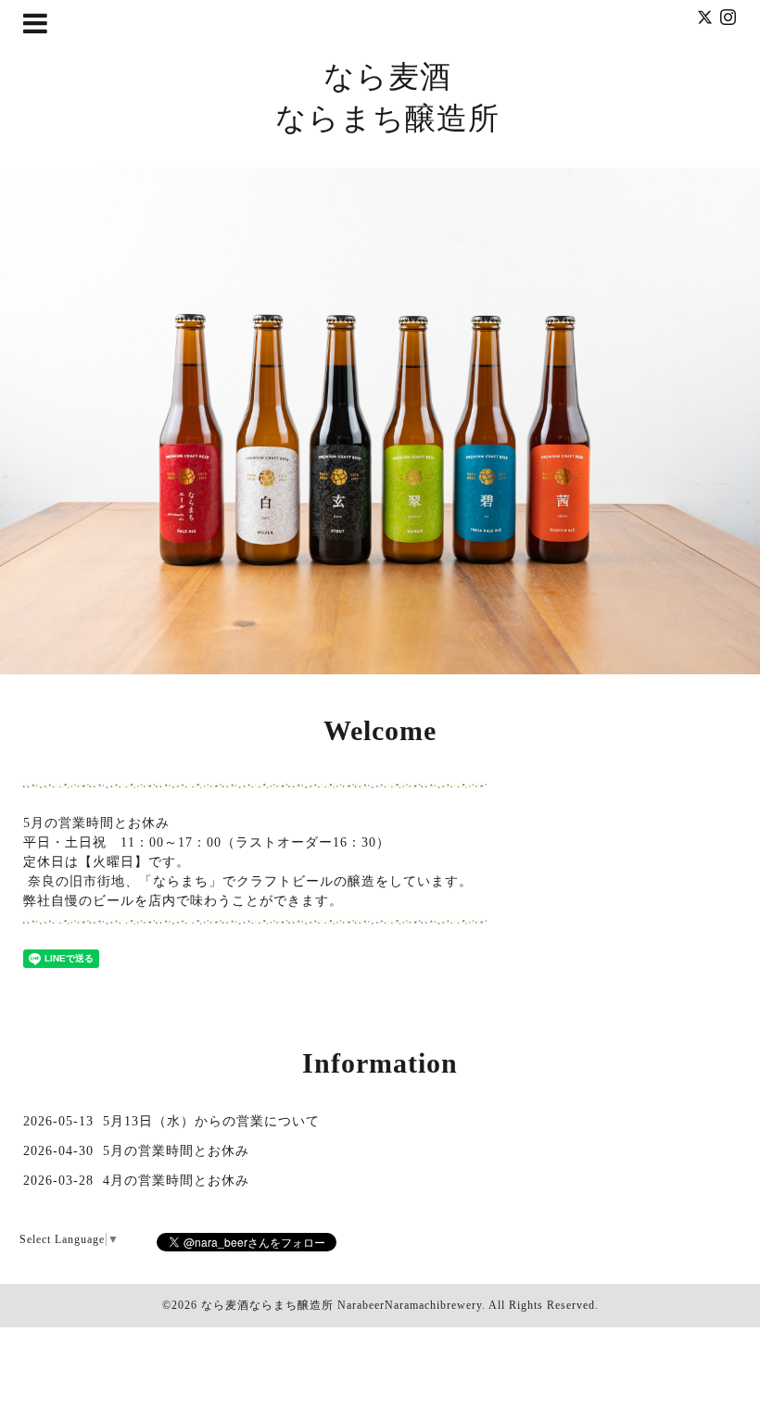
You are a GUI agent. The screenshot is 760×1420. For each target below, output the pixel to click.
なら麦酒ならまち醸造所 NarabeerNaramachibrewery (341, 1305)
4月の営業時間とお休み (176, 1181)
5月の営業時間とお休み (176, 1151)
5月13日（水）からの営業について (211, 1121)
